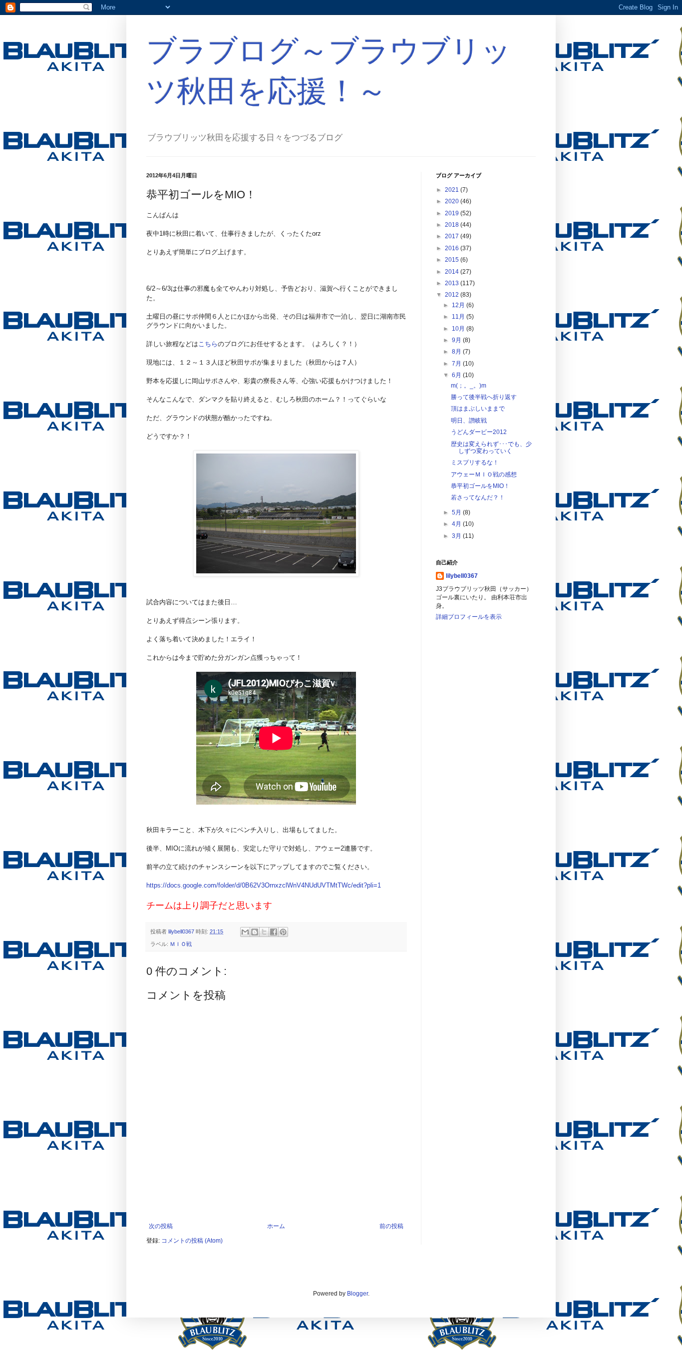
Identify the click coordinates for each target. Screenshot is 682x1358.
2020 (452, 201)
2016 (452, 248)
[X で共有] (264, 932)
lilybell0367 (462, 575)
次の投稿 (161, 1226)
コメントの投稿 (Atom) (192, 1240)
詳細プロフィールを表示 (469, 616)
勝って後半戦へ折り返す (484, 397)
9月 (457, 340)
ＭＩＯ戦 (181, 944)
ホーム (276, 1226)
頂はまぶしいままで (478, 408)
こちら (208, 344)
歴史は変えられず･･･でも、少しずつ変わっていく (491, 447)
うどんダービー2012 (479, 432)
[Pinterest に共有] (283, 932)
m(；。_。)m (468, 385)
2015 (452, 259)
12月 (459, 305)
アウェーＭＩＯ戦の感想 (484, 474)
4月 (457, 523)
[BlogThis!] (255, 932)
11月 (459, 316)
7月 (457, 363)
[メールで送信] (245, 932)
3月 (457, 535)
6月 (457, 375)
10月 (459, 328)
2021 (452, 189)
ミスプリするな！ (475, 462)
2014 (452, 271)
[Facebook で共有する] (274, 932)
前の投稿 (391, 1226)
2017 (452, 236)
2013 (452, 283)
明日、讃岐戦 (469, 420)
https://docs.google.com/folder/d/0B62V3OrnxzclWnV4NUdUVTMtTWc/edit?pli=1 (263, 885)
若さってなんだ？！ (478, 497)
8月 (457, 351)
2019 (452, 213)
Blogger (357, 1293)
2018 (452, 224)
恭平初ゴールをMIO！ (480, 485)
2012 (452, 294)
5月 (457, 512)
